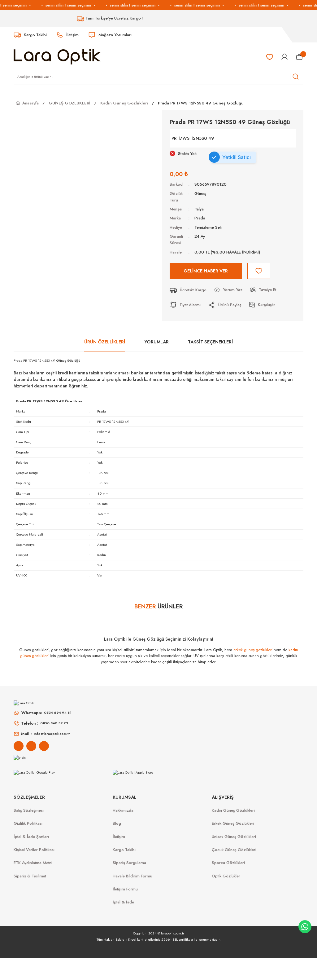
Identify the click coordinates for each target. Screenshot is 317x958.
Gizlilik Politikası (28, 823)
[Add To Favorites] (258, 271)
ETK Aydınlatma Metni (33, 863)
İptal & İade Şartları (31, 837)
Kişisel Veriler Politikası (34, 850)
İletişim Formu (125, 889)
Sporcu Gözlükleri (228, 863)
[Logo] (57, 56)
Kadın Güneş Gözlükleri (233, 810)
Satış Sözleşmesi (29, 810)
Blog (117, 823)
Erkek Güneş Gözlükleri (233, 823)
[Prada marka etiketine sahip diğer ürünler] (273, 138)
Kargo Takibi (124, 850)
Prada (199, 218)
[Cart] (299, 56)
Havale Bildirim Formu (132, 876)
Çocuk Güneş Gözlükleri (234, 850)
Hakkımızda (123, 810)
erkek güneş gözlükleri (252, 650)
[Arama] (296, 76)
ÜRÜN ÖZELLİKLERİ (104, 342)
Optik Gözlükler (226, 876)
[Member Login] (284, 56)
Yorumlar (157, 342)
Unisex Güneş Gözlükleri (234, 837)
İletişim (119, 837)
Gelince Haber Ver (206, 271)
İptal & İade (123, 902)
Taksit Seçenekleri (210, 342)
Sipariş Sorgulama (129, 863)
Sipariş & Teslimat (30, 876)
